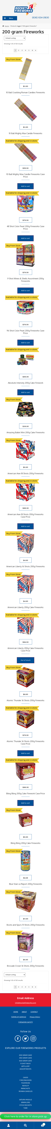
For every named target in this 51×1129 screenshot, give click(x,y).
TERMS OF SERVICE (18, 1017)
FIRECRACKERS (25, 1080)
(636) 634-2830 (40, 17)
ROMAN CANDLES (25, 1091)
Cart (39, 1123)
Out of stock (25, 660)
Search (25, 1125)
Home (7, 26)
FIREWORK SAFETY (25, 1022)
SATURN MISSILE (25, 1100)
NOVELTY (25, 1086)
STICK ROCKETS (25, 1105)
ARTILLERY (25, 1066)
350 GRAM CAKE (25, 1058)
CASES (25, 1077)
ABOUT (24, 1012)
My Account (8, 1125)
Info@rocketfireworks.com (25, 1003)
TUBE (25, 1108)
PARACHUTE (25, 1088)
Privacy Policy (35, 1017)
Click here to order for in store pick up (25, 1116)
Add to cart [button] (25, 186)
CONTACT (34, 1012)
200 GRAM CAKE (25, 1055)
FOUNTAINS (25, 1083)
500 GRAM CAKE (25, 1061)
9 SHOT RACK (25, 1063)
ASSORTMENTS (25, 1069)
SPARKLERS (25, 1102)
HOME (15, 1012)
